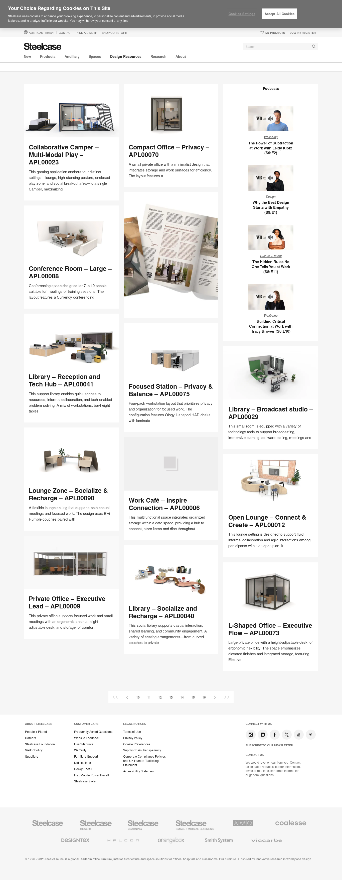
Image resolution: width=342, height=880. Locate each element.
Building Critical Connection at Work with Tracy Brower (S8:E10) (270, 326)
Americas (41, 33)
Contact (65, 33)
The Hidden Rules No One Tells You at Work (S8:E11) (271, 266)
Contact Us (255, 754)
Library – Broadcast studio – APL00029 (270, 412)
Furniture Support (86, 756)
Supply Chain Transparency (142, 750)
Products (48, 56)
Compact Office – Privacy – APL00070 (169, 150)
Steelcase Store (85, 781)
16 (204, 697)
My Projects (275, 33)
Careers (30, 738)
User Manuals (83, 744)
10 (138, 697)
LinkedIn (263, 735)
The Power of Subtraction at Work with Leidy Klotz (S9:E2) (270, 148)
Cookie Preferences (136, 744)
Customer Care (86, 723)
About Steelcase (38, 723)
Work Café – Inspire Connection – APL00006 (164, 504)
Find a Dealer (87, 33)
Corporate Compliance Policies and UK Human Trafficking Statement (144, 760)
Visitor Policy (34, 750)
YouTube (299, 735)
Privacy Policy (132, 738)
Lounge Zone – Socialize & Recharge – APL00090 (68, 494)
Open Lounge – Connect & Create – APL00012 (267, 521)
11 (149, 697)
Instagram (251, 735)
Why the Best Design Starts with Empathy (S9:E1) (271, 207)
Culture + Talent (271, 256)
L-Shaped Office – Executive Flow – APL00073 (270, 629)
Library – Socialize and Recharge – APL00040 (163, 612)
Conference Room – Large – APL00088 (70, 272)
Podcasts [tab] (271, 88)
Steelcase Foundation (40, 744)
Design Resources (125, 56)
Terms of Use (132, 732)
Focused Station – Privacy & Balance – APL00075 (171, 390)
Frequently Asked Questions (93, 732)
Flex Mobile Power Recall (91, 775)
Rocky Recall (83, 769)
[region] (171, 14)
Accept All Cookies (279, 13)
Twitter (287, 735)
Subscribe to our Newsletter (269, 745)
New (27, 56)
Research (158, 56)
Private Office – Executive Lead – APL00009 (67, 602)
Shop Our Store (114, 33)
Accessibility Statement (138, 771)
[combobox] (280, 46)
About (181, 56)
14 (182, 697)
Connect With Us (259, 723)
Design (271, 196)
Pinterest (311, 735)
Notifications (82, 763)
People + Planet (36, 732)
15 (193, 697)
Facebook (275, 735)
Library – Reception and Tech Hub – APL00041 (64, 380)
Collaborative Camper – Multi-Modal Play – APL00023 (64, 154)
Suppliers (31, 756)
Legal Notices (134, 723)
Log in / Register (303, 33)
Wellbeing (271, 137)
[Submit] (313, 46)
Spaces (95, 56)
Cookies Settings (242, 13)
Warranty (80, 750)
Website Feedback (86, 738)
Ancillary (72, 56)
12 (160, 697)
